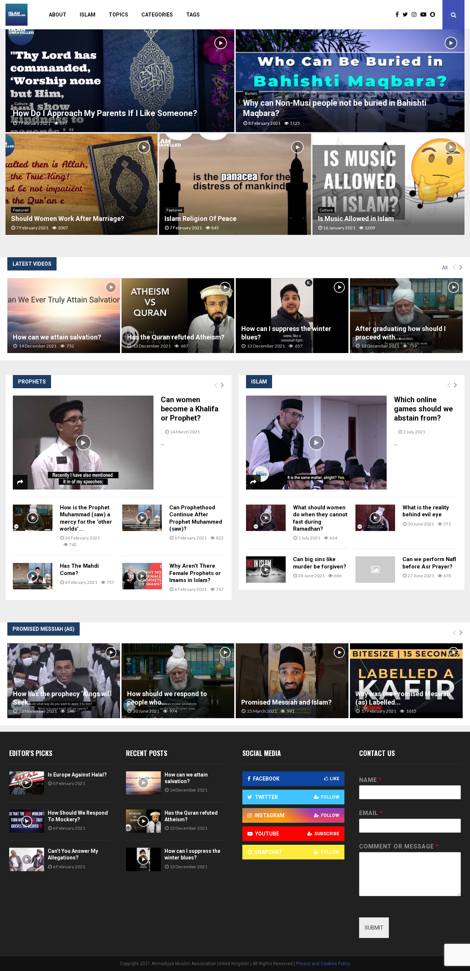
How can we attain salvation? (57, 337)
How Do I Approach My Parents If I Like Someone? (105, 113)
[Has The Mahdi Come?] (33, 576)
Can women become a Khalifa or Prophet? (189, 408)
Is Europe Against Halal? (77, 775)
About (57, 15)
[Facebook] (398, 14)
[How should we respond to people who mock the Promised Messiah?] (178, 681)
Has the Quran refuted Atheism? (175, 337)
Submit (374, 928)
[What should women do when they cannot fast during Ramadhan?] (266, 518)
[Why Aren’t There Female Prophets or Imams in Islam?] (142, 576)
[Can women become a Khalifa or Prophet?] (83, 443)
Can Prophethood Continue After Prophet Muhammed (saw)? (195, 518)
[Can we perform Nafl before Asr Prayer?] (375, 569)
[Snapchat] (434, 14)
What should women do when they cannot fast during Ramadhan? (320, 518)
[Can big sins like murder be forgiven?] (266, 569)
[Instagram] (416, 14)
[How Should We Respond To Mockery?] (26, 821)
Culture (21, 103)
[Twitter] (407, 14)
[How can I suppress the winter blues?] (292, 315)
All (445, 267)
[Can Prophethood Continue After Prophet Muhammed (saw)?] (142, 518)
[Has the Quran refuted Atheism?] (178, 315)
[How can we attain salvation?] (63, 315)
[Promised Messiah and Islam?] (292, 681)
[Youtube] (425, 14)
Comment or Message (398, 846)
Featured (21, 210)
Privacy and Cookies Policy (323, 963)
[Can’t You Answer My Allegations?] (26, 859)
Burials (251, 93)
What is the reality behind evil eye (425, 511)
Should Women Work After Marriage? (67, 218)
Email (371, 813)
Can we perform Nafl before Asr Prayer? (429, 563)
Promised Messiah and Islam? (286, 702)
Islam (87, 15)
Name (370, 780)
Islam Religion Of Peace (200, 218)
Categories (157, 15)
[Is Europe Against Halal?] (26, 782)
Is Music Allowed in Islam (356, 218)
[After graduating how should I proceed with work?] (406, 315)
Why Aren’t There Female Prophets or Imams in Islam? (195, 573)
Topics (118, 15)
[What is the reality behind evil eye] (375, 518)
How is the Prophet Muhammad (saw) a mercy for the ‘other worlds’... (86, 518)
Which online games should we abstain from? (423, 408)
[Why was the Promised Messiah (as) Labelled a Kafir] (406, 681)
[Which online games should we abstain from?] (316, 443)
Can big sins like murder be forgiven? (319, 563)
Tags (193, 15)
